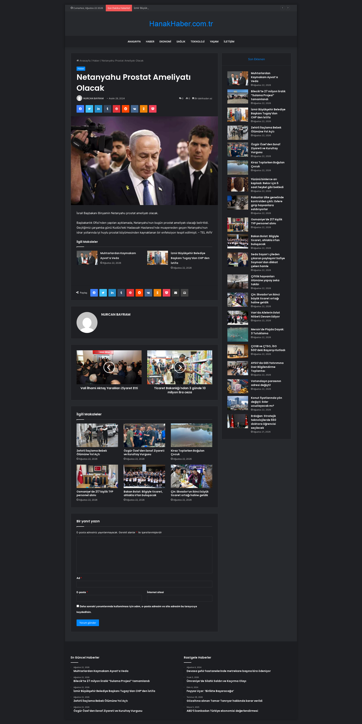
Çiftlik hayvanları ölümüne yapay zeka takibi (265, 280)
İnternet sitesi (155, 592)
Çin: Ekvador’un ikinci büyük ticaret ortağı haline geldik (190, 493)
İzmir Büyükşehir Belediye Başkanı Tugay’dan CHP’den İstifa (168, 7)
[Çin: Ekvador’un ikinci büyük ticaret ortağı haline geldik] (191, 476)
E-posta (82, 592)
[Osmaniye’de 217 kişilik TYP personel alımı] (97, 476)
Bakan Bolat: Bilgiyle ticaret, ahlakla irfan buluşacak (143, 493)
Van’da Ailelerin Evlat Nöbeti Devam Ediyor (265, 314)
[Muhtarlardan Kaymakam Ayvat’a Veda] (87, 258)
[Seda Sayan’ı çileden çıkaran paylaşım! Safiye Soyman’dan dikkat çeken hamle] (237, 259)
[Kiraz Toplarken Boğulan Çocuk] (191, 435)
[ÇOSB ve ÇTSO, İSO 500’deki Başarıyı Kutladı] (237, 351)
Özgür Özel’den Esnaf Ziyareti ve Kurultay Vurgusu (144, 452)
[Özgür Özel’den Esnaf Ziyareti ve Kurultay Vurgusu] (144, 435)
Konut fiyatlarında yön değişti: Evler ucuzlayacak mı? (266, 402)
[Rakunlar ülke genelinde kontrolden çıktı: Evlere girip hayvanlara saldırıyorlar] (237, 202)
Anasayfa (134, 41)
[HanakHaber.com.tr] (181, 23)
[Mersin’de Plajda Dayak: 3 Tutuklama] (237, 334)
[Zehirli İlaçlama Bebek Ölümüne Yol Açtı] (97, 435)
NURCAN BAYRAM (93, 98)
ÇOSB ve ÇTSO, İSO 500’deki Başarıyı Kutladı (268, 348)
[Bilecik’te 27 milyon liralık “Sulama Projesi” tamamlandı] (237, 96)
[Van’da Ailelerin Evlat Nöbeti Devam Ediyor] (237, 318)
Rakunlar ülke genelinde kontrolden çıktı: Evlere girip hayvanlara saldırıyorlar (267, 203)
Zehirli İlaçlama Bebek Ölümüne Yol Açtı (92, 452)
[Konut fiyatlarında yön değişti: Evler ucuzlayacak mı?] (237, 403)
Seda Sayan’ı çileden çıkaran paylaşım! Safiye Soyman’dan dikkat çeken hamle (268, 260)
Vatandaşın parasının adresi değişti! (266, 383)
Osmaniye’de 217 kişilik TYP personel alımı (95, 493)
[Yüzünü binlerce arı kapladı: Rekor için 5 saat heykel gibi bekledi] (237, 184)
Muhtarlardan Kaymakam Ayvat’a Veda (264, 77)
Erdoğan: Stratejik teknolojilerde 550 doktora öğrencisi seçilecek (263, 422)
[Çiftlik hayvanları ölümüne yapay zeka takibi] (237, 281)
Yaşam (214, 41)
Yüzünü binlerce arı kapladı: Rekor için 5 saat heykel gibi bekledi (267, 183)
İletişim (229, 41)
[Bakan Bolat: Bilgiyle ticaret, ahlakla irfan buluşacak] (144, 476)
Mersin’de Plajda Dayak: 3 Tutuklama (267, 331)
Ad (79, 578)
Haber (150, 41)
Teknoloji (198, 41)
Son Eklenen (256, 59)
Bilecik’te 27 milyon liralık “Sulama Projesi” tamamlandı (268, 95)
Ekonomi (165, 41)
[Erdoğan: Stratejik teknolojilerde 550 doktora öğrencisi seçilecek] (237, 421)
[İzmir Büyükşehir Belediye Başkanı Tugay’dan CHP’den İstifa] (157, 258)
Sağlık (180, 41)
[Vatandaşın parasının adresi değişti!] (237, 386)
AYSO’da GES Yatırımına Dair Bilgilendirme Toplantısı (267, 367)
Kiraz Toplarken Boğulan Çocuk (187, 452)
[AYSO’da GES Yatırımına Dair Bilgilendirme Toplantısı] (237, 368)
